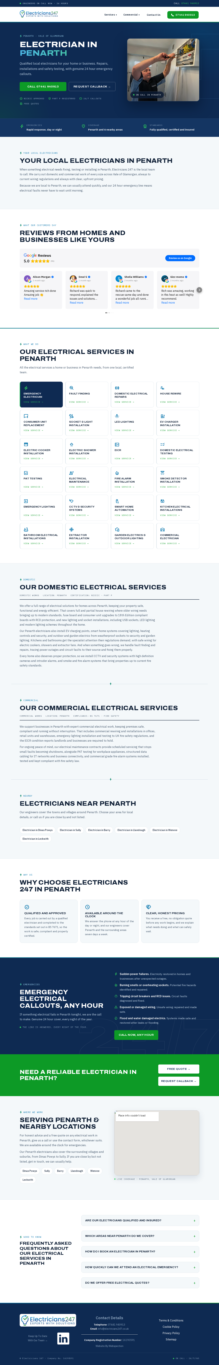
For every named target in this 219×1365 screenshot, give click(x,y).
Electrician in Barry (99, 830)
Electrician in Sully (70, 830)
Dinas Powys (30, 1170)
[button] (19, 290)
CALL (186, 3)
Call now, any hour (136, 1034)
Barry (60, 1170)
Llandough (77, 1170)
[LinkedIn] (63, 1345)
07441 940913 (185, 14)
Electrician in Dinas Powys (38, 830)
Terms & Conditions (171, 1320)
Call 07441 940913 (43, 86)
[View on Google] (27, 278)
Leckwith (28, 1179)
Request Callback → (92, 86)
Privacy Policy (171, 1333)
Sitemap (171, 1339)
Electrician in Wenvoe (165, 830)
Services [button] (110, 14)
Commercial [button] (131, 14)
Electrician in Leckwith (36, 838)
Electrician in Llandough (131, 830)
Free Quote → (178, 1069)
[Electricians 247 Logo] (40, 14)
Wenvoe (94, 1170)
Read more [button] (30, 298)
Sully (47, 1170)
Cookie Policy (171, 1326)
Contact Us (153, 14)
